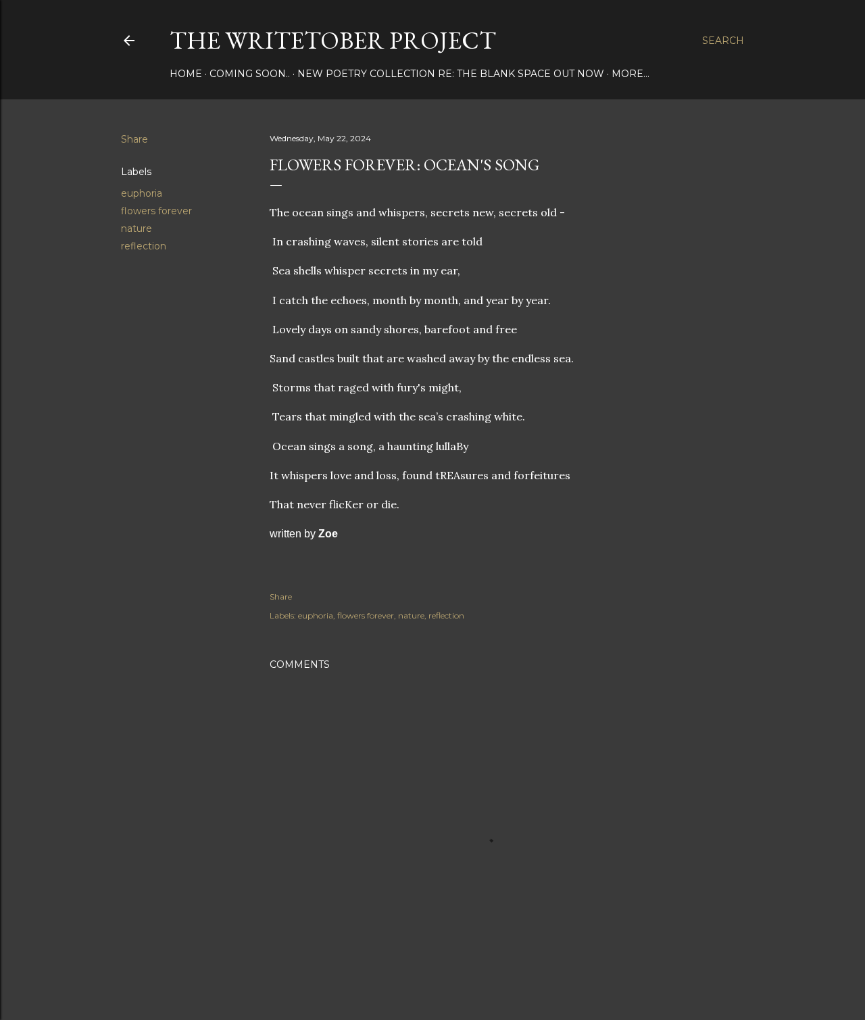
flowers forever (156, 211)
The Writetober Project (333, 40)
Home (186, 74)
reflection (143, 246)
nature (136, 228)
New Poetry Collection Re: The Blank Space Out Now (450, 74)
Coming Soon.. (249, 74)
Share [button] (134, 139)
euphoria (141, 193)
